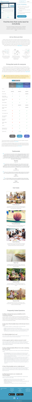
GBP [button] (18, 80)
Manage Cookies (28, 389)
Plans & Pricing (20, 388)
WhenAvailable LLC (19, 400)
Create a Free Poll (22, 16)
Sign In (28, 1)
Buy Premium (26, 136)
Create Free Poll (12, 136)
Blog (20, 389)
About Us (20, 391)
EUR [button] (16, 80)
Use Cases (12, 389)
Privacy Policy (28, 390)
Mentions (20, 390)
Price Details (16, 141)
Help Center (28, 71)
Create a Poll (22, 1)
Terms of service (28, 391)
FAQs (12, 391)
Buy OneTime (19, 136)
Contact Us (28, 388)
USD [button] (13, 80)
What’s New (12, 388)
